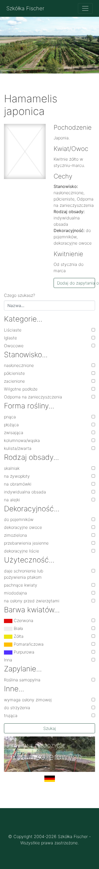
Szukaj (49, 728)
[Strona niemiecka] (49, 780)
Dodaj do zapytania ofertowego (76, 283)
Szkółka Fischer (25, 8)
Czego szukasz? (19, 295)
